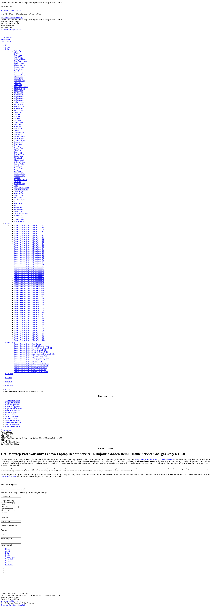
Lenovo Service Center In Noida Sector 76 (29, 324)
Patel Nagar (18, 55)
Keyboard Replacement (13, 409)
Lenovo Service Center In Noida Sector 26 (29, 255)
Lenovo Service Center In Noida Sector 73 (29, 318)
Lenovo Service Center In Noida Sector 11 (29, 235)
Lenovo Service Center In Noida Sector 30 (29, 261)
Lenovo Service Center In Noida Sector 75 (29, 322)
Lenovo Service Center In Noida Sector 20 (29, 247)
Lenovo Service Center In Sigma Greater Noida (30, 368)
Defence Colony (19, 162)
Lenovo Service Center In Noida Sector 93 (29, 336)
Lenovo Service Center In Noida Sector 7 (28, 233)
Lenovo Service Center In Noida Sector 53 (29, 300)
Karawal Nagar (19, 75)
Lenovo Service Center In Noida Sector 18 (29, 227)
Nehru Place (18, 51)
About (7, 47)
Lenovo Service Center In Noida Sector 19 (29, 245)
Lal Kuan (17, 182)
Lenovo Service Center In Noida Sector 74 (29, 320)
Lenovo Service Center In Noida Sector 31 (29, 263)
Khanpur (17, 178)
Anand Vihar (18, 57)
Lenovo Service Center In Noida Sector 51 (29, 296)
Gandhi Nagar (19, 67)
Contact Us (9, 386)
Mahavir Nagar (19, 132)
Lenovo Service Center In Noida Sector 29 (29, 259)
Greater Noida (10, 342)
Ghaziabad (9, 374)
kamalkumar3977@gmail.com (11, 10)
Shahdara (17, 83)
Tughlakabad (18, 215)
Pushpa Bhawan (19, 221)
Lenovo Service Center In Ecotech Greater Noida (31, 352)
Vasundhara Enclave (21, 87)
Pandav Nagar (19, 63)
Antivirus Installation (12, 401)
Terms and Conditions (8, 605)
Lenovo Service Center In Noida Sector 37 (29, 271)
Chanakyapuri (19, 160)
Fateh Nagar (18, 128)
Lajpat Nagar (18, 156)
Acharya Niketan (20, 59)
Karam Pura (18, 124)
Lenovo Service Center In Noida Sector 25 (29, 253)
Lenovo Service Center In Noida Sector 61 (29, 306)
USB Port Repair (11, 418)
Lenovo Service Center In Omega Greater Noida (31, 372)
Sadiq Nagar (18, 194)
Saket (16, 205)
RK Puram (18, 197)
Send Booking (6, 545)
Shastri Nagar (19, 108)
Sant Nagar (18, 203)
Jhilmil (16, 71)
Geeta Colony (19, 69)
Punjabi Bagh (19, 148)
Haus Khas (18, 166)
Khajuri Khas (18, 104)
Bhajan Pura (18, 77)
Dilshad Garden (19, 65)
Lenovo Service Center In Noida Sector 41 (29, 231)
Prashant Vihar (19, 154)
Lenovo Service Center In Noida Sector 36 (29, 269)
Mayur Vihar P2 (19, 99)
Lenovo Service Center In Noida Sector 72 (29, 316)
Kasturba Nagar (19, 176)
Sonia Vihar (18, 85)
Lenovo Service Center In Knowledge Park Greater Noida (34, 354)
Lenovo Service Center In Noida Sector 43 (29, 281)
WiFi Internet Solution (13, 422)
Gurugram (8, 378)
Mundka (17, 118)
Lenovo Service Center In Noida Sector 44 (29, 283)
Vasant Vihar (18, 209)
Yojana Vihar (18, 93)
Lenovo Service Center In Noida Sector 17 (29, 243)
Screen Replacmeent (12, 416)
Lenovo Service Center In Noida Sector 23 (29, 251)
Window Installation (12, 424)
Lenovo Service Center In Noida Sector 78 (29, 328)
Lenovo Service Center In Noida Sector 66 (29, 310)
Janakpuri (17, 126)
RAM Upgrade (10, 414)
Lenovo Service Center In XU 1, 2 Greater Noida (31, 366)
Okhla (16, 186)
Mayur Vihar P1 (19, 97)
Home (7, 45)
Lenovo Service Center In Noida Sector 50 (29, 294)
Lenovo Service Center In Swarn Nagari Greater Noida (33, 348)
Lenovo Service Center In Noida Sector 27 (29, 225)
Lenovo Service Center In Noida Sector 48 (29, 291)
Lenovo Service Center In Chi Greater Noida (29, 362)
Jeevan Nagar (19, 168)
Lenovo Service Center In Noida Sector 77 (29, 326)
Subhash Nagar (19, 140)
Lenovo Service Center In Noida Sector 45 (29, 285)
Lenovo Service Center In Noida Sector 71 (29, 314)
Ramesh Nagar (19, 138)
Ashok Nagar (18, 110)
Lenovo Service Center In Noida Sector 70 (29, 312)
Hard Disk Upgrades (12, 407)
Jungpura (17, 170)
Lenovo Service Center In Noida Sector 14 (29, 239)
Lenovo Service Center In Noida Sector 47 (29, 289)
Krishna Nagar (19, 106)
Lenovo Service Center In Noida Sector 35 (29, 267)
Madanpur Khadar (20, 180)
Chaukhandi (18, 112)
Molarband (18, 158)
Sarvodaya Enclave (20, 213)
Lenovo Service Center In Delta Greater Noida (30, 350)
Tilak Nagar (18, 144)
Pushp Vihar (18, 201)
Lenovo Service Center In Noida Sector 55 (29, 302)
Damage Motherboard (13, 410)
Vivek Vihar (18, 91)
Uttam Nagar (18, 152)
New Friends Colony (21, 188)
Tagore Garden (19, 142)
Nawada (17, 130)
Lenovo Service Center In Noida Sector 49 (29, 292)
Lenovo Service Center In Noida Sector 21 (29, 249)
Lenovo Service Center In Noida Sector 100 (29, 340)
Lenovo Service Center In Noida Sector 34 (29, 265)
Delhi (7, 49)
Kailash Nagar (19, 73)
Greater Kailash (19, 164)
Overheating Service (12, 412)
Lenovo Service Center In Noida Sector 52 (29, 298)
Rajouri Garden (19, 136)
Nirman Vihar (19, 102)
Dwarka (17, 116)
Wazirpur (17, 53)
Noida (7, 223)
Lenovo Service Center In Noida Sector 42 (29, 279)
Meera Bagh (18, 122)
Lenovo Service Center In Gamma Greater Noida (31, 356)
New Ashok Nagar (20, 61)
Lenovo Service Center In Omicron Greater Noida (31, 358)
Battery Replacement (12, 426)
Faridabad (8, 382)
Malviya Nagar (19, 184)
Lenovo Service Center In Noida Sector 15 (29, 241)
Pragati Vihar (18, 196)
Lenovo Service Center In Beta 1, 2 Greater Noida (31, 346)
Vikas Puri (17, 150)
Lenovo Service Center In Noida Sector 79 (29, 330)
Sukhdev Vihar (19, 219)
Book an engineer (7, 430)
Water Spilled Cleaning (13, 420)
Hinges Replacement (12, 403)
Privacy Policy (22, 605)
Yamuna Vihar (19, 95)
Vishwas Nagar (19, 89)
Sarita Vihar (18, 211)
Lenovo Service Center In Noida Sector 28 (29, 257)
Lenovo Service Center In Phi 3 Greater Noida (30, 370)
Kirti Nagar (18, 134)
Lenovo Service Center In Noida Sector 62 (29, 308)
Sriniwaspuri (18, 217)
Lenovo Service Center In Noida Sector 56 (29, 304)
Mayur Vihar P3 (19, 100)
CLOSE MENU (6, 41)
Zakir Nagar (18, 207)
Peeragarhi (17, 146)
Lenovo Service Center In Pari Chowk (27, 344)
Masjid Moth (18, 172)
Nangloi (17, 114)
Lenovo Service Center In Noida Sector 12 (29, 237)
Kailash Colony (19, 174)
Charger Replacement (12, 405)
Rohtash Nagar (19, 81)
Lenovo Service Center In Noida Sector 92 (29, 334)
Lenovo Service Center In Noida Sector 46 (29, 287)
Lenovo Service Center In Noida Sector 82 (29, 332)
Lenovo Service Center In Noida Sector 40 (29, 275)
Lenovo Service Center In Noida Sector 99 (29, 338)
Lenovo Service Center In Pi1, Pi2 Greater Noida (31, 360)
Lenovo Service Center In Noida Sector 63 (29, 229)
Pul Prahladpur (19, 199)
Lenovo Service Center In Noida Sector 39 (29, 273)
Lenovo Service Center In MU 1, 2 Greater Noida (31, 364)
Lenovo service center (8, 476)
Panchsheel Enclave (21, 190)
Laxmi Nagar (18, 79)
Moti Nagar (18, 120)
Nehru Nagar (18, 192)
